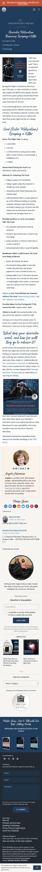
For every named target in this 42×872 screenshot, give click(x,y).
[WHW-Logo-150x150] (4, 9)
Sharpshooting (23, 296)
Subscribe (21, 620)
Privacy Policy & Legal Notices (14, 828)
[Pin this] (32, 506)
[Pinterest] (17, 759)
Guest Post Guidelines (10, 831)
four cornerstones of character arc (15, 363)
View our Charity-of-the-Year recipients (17, 841)
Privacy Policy (6, 804)
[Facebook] (4, 759)
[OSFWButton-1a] (21, 702)
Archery (32, 296)
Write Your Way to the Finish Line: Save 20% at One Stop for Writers (10, 662)
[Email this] (5, 506)
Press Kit (5, 820)
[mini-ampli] (21, 743)
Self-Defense (19, 299)
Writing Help (8, 49)
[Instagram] (9, 759)
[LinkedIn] (13, 759)
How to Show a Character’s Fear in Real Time (30, 661)
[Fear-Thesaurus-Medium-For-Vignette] (7, 743)
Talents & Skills (8, 293)
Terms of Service (19, 804)
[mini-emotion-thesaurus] (35, 743)
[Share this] (10, 506)
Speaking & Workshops (11, 825)
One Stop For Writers (13, 488)
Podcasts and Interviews (11, 823)
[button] (34, 9)
